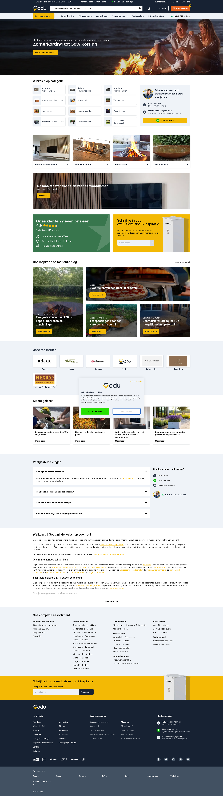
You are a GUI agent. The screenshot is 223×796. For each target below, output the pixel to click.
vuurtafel (147, 565)
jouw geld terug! (117, 588)
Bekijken (42, 195)
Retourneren (64, 730)
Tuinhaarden (119, 621)
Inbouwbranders (156, 16)
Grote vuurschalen (121, 644)
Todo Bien (174, 776)
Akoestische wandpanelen (45, 625)
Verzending (63, 722)
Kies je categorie (42, 16)
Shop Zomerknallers (44, 52)
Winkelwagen (183, 7)
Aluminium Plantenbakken (85, 632)
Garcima (82, 776)
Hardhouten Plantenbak (84, 636)
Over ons (186, 2)
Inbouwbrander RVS (122, 660)
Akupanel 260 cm (41, 629)
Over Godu (37, 722)
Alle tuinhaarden (120, 629)
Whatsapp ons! (167, 120)
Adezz (58, 776)
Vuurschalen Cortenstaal (124, 637)
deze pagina (127, 478)
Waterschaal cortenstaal (164, 641)
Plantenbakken (119, 16)
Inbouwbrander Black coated (126, 663)
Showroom (63, 734)
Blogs (175, 2)
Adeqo (36, 776)
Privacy (36, 730)
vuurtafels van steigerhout (64, 567)
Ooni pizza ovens (98, 567)
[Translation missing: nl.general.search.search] (140, 8)
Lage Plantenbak (81, 665)
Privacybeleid (136, 381)
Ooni (127, 776)
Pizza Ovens (159, 621)
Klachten (62, 739)
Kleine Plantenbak (81, 669)
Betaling (36, 751)
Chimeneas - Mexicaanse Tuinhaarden (130, 625)
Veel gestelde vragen (41, 739)
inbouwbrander (160, 567)
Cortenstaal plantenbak (83, 629)
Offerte (162, 8)
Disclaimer (37, 734)
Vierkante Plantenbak (83, 654)
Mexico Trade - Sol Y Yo (42, 783)
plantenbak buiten (77, 572)
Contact (36, 747)
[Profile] (149, 8)
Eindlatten (37, 636)
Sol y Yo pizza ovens (162, 629)
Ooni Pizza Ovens (161, 625)
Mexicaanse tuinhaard (156, 570)
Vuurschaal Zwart (121, 641)
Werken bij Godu (39, 726)
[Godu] (39, 8)
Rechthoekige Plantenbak (85, 643)
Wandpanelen (85, 16)
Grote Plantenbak (81, 658)
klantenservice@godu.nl (167, 485)
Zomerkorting (67, 16)
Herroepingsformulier (67, 743)
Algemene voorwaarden (43, 743)
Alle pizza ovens (160, 632)
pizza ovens (82, 567)
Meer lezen (43, 331)
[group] (51, 425)
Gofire (104, 776)
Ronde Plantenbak (81, 650)
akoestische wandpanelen (112, 544)
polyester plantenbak (55, 572)
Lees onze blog (182, 262)
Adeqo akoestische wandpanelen (109, 554)
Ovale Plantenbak (81, 640)
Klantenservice (162, 2)
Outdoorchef (152, 776)
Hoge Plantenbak (81, 661)
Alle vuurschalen (120, 651)
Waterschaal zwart (161, 644)
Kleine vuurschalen (121, 648)
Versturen (85, 692)
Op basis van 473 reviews (47, 230)
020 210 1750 (163, 476)
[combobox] (94, 8)
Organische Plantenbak (83, 647)
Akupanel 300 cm (41, 632)
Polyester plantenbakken (84, 625)
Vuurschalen (101, 16)
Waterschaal (138, 16)
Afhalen (62, 726)
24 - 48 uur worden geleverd (88, 585)
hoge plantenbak (96, 572)
